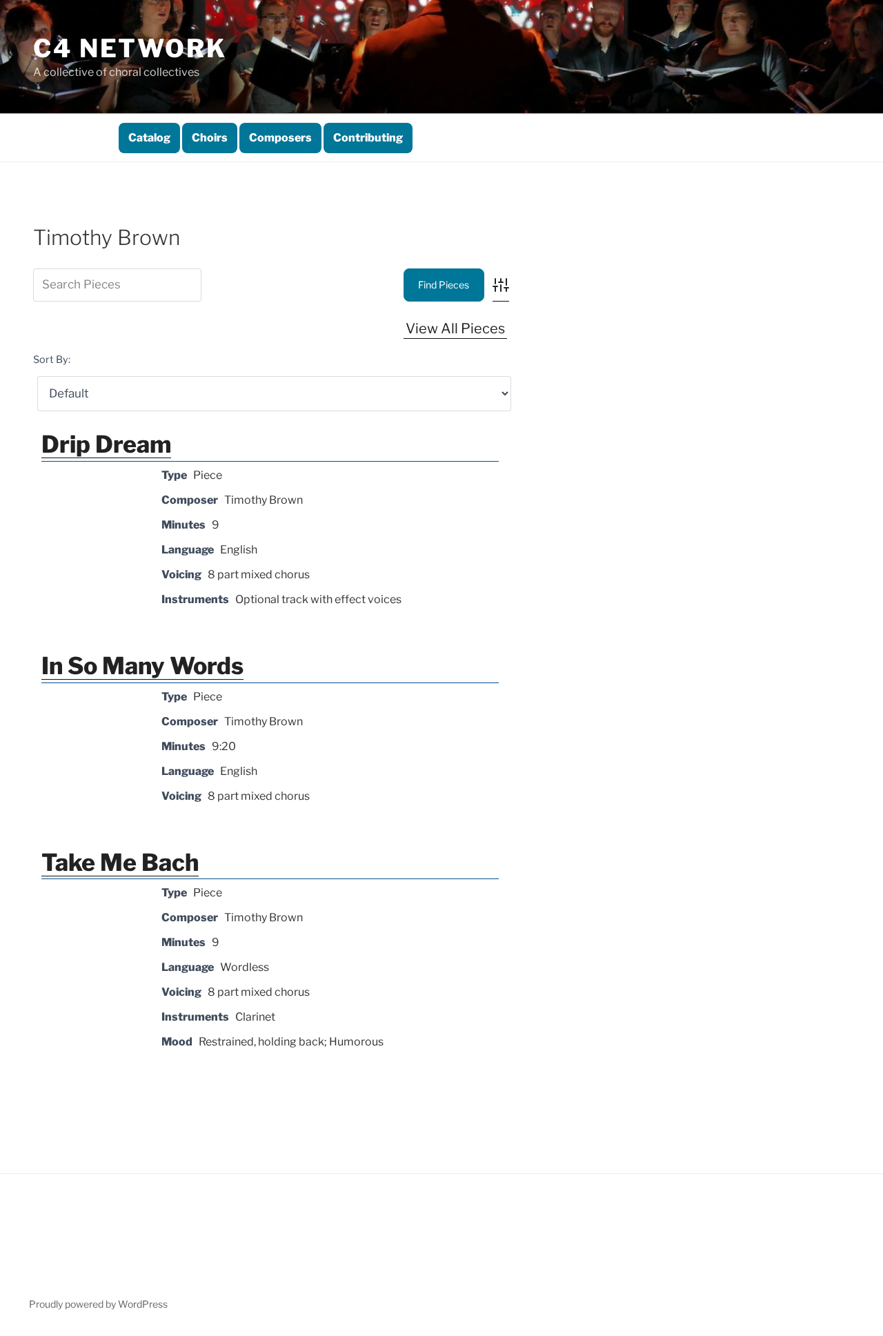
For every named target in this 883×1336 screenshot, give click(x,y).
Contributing (368, 137)
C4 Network (130, 48)
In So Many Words (142, 665)
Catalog (149, 137)
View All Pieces (455, 328)
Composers (280, 137)
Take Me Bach (120, 862)
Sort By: (51, 359)
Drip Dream (106, 444)
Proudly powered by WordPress (98, 1304)
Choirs (210, 137)
